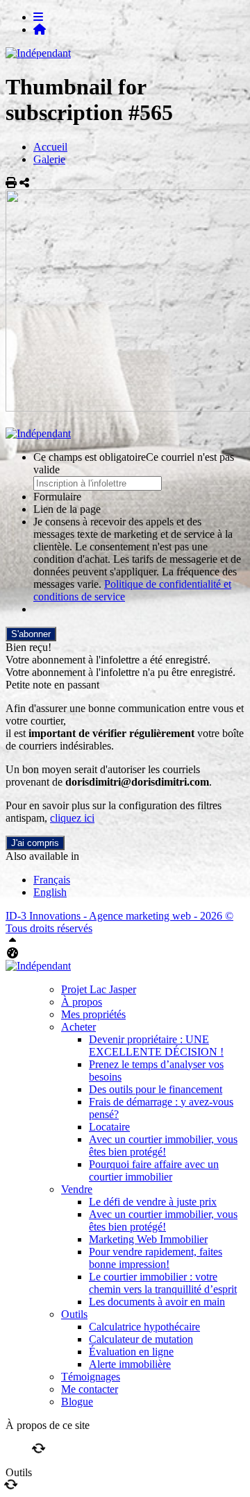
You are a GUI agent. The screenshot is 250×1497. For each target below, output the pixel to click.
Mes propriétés (93, 1014)
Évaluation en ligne (131, 1352)
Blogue (77, 1401)
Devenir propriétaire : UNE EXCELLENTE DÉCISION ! (156, 1045)
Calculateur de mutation (141, 1339)
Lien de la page (67, 509)
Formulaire (57, 496)
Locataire (109, 1127)
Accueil (50, 147)
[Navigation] (38, 17)
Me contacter (89, 1389)
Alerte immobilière (130, 1364)
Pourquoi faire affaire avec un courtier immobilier (154, 1170)
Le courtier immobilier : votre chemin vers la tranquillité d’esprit (163, 1283)
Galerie (49, 159)
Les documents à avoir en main (157, 1302)
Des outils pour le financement (155, 1089)
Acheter (78, 1027)
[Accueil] (39, 29)
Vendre (76, 1189)
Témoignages (90, 1376)
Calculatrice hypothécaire (144, 1327)
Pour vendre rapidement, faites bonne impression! (155, 1258)
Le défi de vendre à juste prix (153, 1202)
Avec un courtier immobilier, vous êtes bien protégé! (163, 1145)
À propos (81, 1002)
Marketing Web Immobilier (148, 1239)
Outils (74, 1314)
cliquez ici (72, 818)
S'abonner (31, 634)
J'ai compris (35, 843)
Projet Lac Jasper (98, 989)
